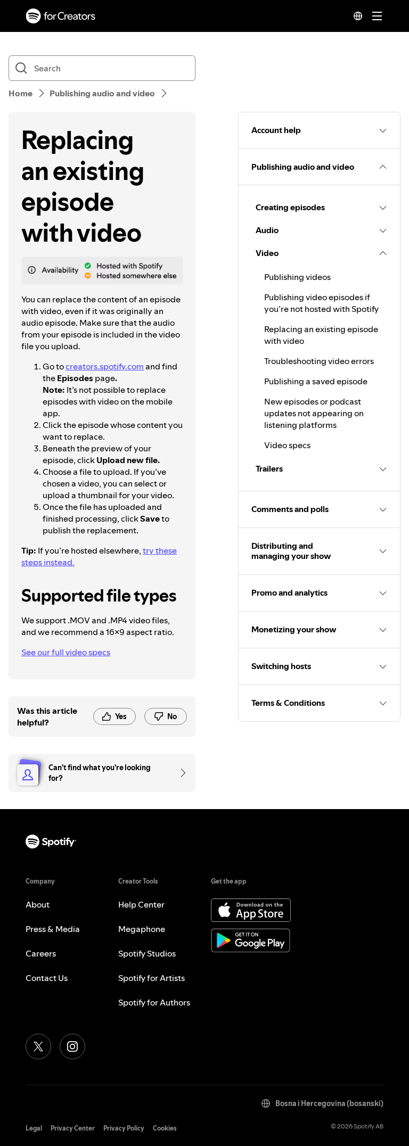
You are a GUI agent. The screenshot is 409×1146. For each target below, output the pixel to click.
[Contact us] (179, 773)
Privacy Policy (123, 1128)
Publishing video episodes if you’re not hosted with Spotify (321, 303)
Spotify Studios (147, 953)
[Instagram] (72, 1046)
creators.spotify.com (105, 366)
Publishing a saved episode (315, 381)
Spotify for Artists (151, 978)
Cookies (165, 1128)
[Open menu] (377, 16)
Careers (41, 953)
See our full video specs (65, 652)
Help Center (141, 904)
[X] (38, 1046)
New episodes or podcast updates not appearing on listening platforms (314, 413)
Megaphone (141, 929)
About (38, 904)
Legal (34, 1128)
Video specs (287, 445)
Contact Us (47, 978)
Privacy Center (73, 1128)
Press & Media (53, 929)
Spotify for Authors (154, 1002)
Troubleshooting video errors (319, 361)
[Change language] (358, 15)
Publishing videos (297, 277)
